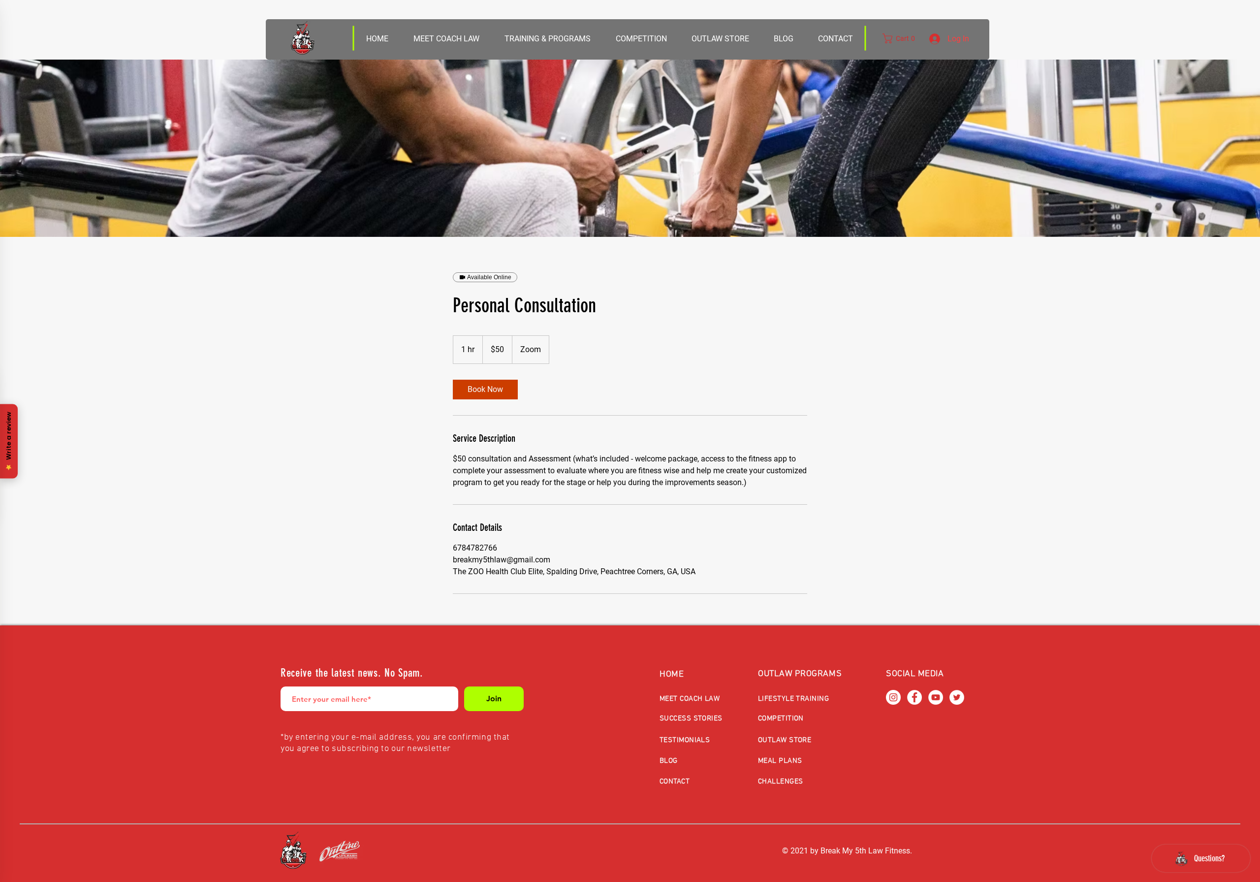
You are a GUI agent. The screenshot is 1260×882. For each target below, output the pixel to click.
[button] (720, 39)
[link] (485, 389)
